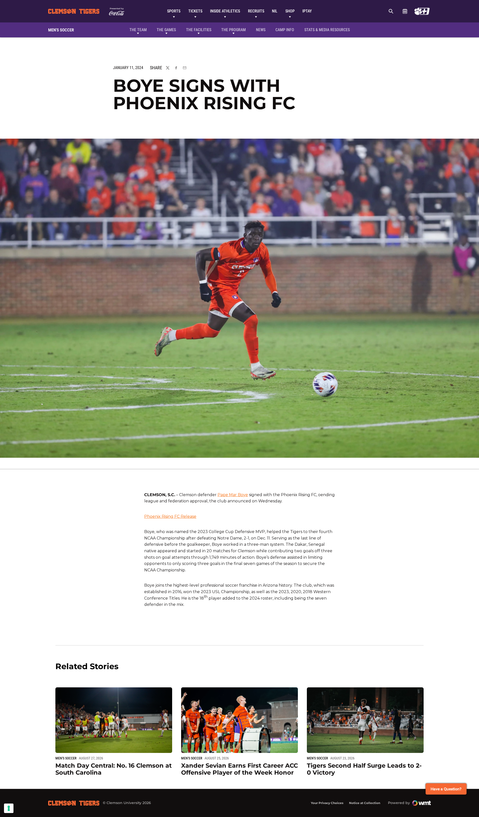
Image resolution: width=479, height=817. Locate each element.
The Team (138, 29)
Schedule (405, 11)
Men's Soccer (66, 758)
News (260, 29)
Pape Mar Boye (233, 494)
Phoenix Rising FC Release (170, 516)
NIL (274, 11)
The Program (233, 29)
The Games (166, 29)
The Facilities (198, 29)
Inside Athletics (225, 11)
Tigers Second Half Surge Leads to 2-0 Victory (364, 769)
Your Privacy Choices (327, 803)
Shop (290, 11)
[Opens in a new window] (422, 11)
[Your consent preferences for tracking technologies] (8, 808)
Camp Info (284, 29)
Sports (173, 11)
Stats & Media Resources (327, 29)
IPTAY (307, 11)
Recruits (256, 11)
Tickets (195, 11)
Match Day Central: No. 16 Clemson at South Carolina (113, 769)
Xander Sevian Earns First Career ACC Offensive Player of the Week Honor (239, 769)
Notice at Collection (364, 803)
